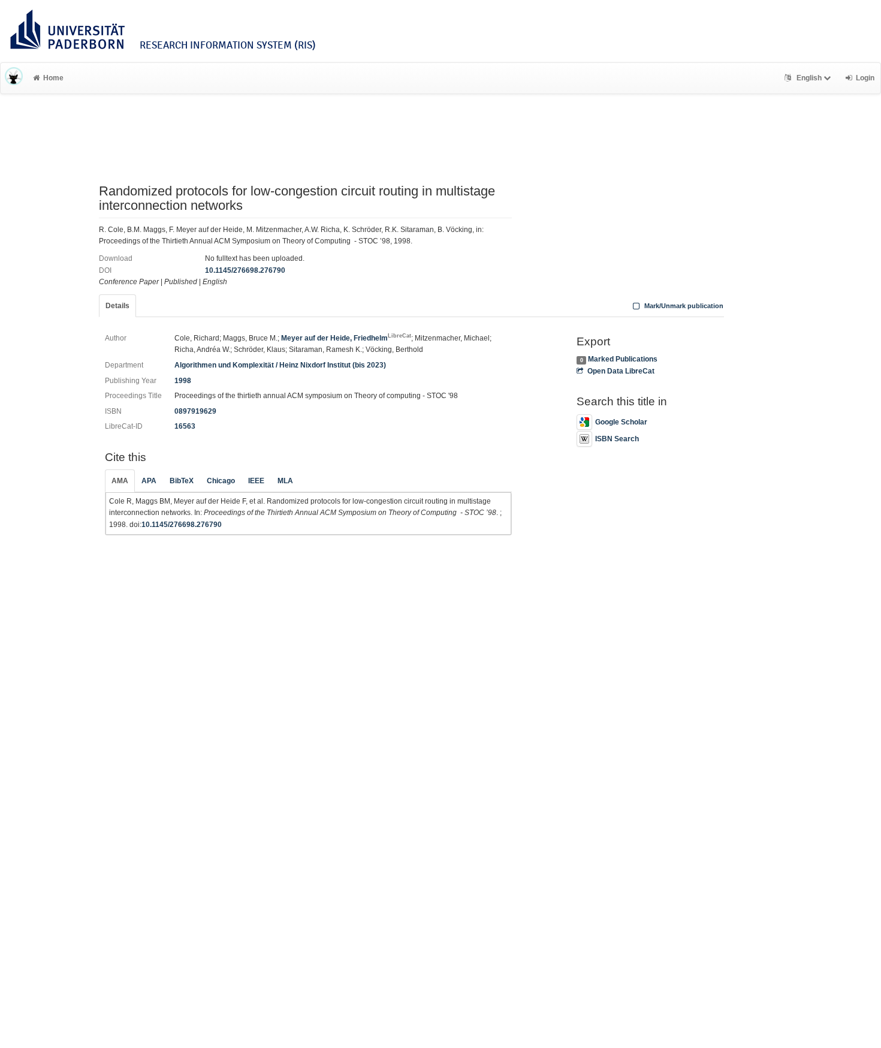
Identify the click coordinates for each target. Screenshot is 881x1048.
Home (53, 78)
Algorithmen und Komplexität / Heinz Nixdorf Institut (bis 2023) (280, 365)
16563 (184, 426)
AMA (119, 481)
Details (117, 306)
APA (148, 481)
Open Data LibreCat (620, 371)
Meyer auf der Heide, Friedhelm (346, 338)
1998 (182, 381)
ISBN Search (617, 439)
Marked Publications (622, 359)
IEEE (256, 481)
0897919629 (195, 411)
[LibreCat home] (14, 78)
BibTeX (182, 481)
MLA (285, 481)
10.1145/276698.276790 (245, 270)
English (809, 78)
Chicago (221, 481)
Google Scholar (621, 422)
